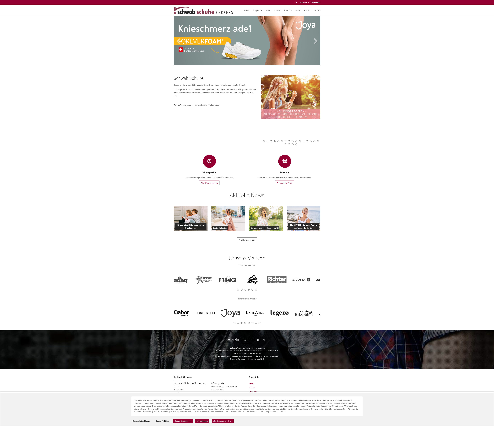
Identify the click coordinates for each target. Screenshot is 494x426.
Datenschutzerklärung (141, 421)
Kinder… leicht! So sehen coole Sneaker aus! (190, 227)
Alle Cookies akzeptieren (222, 421)
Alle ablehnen (202, 421)
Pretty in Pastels (220, 228)
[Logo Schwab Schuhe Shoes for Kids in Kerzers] (203, 10)
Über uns (253, 391)
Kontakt (317, 10)
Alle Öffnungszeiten (209, 183)
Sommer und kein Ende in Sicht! (265, 228)
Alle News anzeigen (247, 240)
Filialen (277, 10)
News (268, 10)
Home (246, 10)
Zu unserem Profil (284, 183)
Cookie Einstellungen (183, 421)
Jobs (298, 10)
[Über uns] (284, 161)
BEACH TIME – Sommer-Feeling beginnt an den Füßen (303, 227)
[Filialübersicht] (209, 161)
